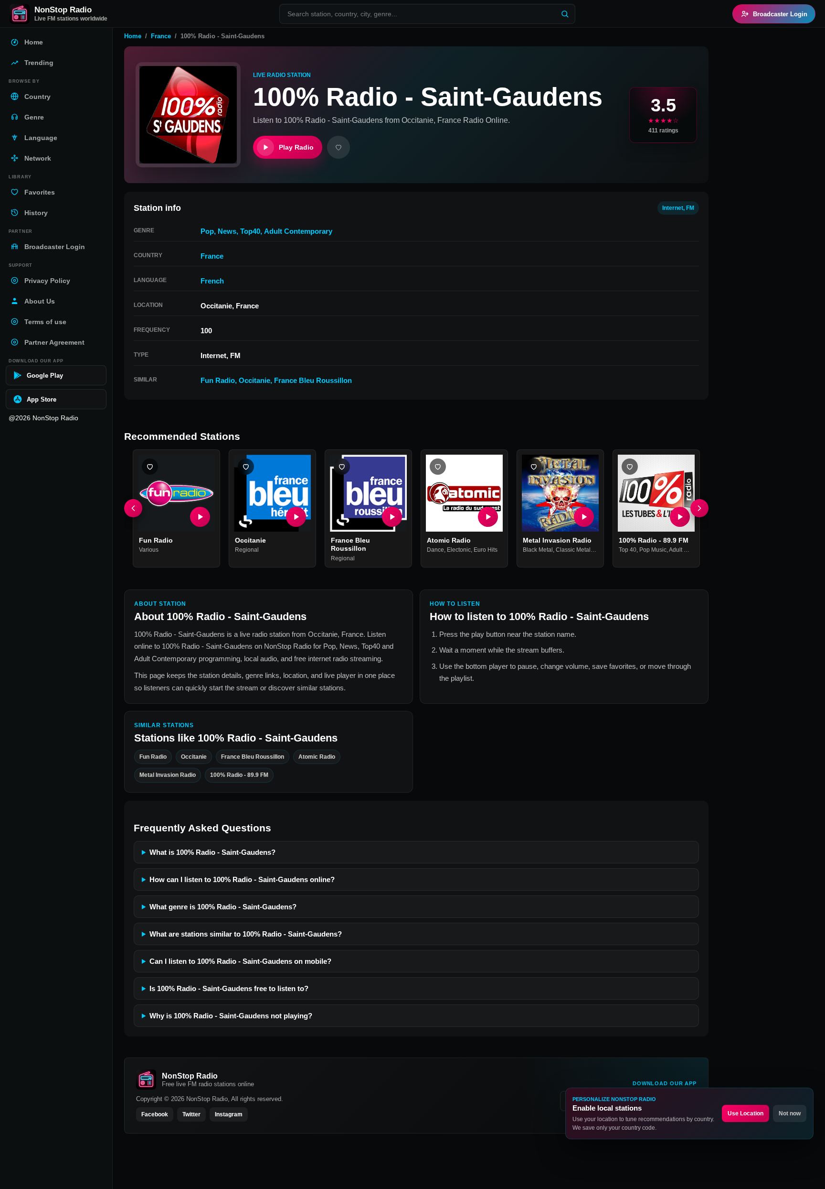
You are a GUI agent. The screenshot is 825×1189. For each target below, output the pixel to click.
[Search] (564, 14)
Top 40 (627, 550)
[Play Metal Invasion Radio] (584, 517)
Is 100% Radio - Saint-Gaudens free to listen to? (228, 988)
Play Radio (296, 147)
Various (149, 550)
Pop (207, 231)
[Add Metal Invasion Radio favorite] (534, 466)
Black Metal (538, 550)
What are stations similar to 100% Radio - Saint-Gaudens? (245, 934)
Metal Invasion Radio (557, 540)
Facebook (154, 1114)
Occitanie (254, 380)
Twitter (191, 1114)
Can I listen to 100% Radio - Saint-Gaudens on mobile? (240, 961)
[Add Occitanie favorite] (246, 466)
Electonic (459, 550)
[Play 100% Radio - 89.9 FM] (680, 517)
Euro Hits (485, 550)
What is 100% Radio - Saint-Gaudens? (212, 852)
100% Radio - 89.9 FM (653, 540)
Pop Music (652, 550)
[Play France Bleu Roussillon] (392, 517)
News (227, 231)
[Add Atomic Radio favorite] (438, 466)
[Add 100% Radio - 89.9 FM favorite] (630, 466)
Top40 (250, 231)
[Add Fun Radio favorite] (150, 466)
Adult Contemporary (298, 231)
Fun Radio (218, 380)
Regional (247, 550)
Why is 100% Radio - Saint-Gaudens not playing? (230, 1016)
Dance (435, 550)
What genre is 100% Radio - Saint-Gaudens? (222, 907)
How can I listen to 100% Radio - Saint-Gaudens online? (242, 879)
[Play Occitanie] (296, 517)
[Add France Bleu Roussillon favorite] (342, 466)
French (212, 281)
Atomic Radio (449, 540)
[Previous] (133, 509)
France (161, 36)
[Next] (699, 509)
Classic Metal (573, 550)
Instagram (229, 1114)
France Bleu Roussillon (313, 380)
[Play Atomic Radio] (488, 517)
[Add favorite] (338, 147)
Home (132, 36)
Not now (790, 1113)
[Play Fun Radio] (200, 517)
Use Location (745, 1113)
